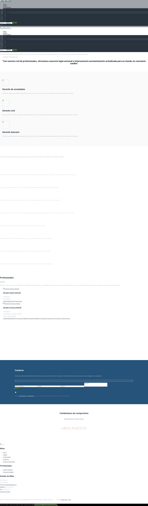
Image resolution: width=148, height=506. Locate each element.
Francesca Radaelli (8, 472)
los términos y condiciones (26, 396)
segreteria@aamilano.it (10, 485)
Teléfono (17, 301)
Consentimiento (38, 504)
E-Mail (4, 301)
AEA (69, 499)
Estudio (5, 455)
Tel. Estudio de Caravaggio (46, 318)
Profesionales (7, 457)
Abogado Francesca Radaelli (12, 307)
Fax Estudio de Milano (33, 318)
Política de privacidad (9, 462)
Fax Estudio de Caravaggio (60, 318)
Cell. (69, 318)
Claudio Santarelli (7, 470)
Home (4, 452)
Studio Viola (64, 499)
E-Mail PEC (12, 301)
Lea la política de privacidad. (49, 504)
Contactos (6, 459)
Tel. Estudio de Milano (21, 318)
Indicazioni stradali (5, 491)
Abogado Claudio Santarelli (12, 293)
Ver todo (2, 282)
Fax (21, 301)
